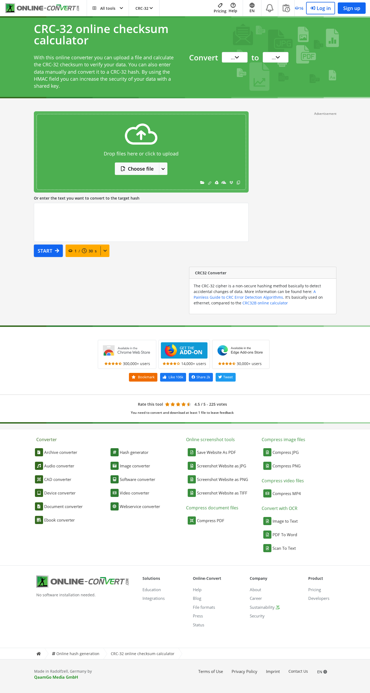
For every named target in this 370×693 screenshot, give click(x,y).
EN (320, 671)
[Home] (38, 653)
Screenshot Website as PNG (222, 479)
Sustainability (262, 607)
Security (257, 616)
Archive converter (60, 452)
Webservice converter (140, 506)
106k (175, 377)
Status (198, 624)
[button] (108, 8)
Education (151, 589)
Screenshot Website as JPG (221, 465)
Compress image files (283, 440)
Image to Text (285, 521)
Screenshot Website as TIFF (222, 493)
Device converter (60, 493)
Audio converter (59, 465)
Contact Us (298, 671)
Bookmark (146, 377)
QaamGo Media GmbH (56, 677)
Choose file (141, 168)
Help (233, 10)
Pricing (220, 11)
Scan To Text (284, 548)
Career (256, 598)
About (255, 589)
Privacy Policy (244, 671)
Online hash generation (77, 653)
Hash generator (134, 452)
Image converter (135, 465)
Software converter (137, 479)
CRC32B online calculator (265, 302)
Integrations (153, 598)
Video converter (134, 493)
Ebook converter (59, 520)
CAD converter (57, 479)
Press (198, 616)
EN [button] (252, 10)
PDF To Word (284, 534)
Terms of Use (210, 671)
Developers (318, 598)
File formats (204, 607)
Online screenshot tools (210, 440)
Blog (197, 598)
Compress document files (212, 508)
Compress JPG (285, 452)
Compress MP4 (286, 493)
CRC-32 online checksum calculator (142, 653)
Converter (46, 440)
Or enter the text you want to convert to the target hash (86, 198)
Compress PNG (286, 465)
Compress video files (283, 481)
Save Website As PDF (216, 452)
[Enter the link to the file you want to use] (209, 183)
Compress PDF (210, 520)
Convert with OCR (279, 508)
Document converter (63, 506)
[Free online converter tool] (46, 8)
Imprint (273, 671)
